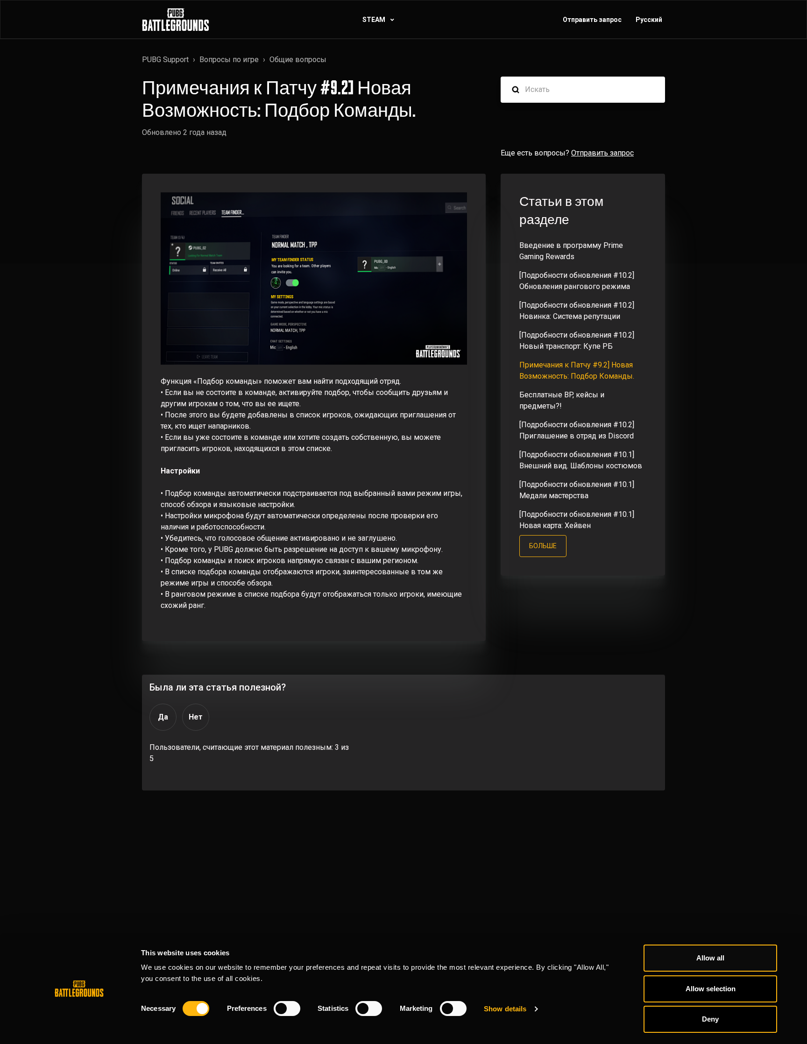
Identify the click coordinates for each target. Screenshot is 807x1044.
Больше (543, 546)
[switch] (287, 1008)
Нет (196, 716)
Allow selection (711, 989)
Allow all (710, 958)
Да (163, 716)
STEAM (374, 19)
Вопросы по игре (229, 59)
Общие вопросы (297, 59)
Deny (710, 1019)
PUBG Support (165, 59)
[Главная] (175, 19)
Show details (505, 1009)
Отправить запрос (592, 19)
